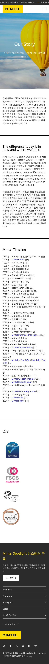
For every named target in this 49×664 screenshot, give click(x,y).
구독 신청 (10, 578)
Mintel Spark (17, 400)
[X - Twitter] (16, 646)
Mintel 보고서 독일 (20, 360)
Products (7, 589)
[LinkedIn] (23, 646)
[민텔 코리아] (13, 9)
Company (7, 596)
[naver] (29, 646)
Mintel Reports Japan (21, 381)
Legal (5, 608)
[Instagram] (4, 646)
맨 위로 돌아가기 (12, 624)
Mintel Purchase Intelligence (25, 334)
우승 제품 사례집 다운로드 (26, 3)
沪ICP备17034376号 (13, 656)
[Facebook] (10, 646)
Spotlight (7, 602)
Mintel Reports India (21, 347)
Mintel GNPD (17, 259)
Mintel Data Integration (23, 391)
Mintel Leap (17, 397)
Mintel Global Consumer (23, 378)
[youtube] (35, 646)
